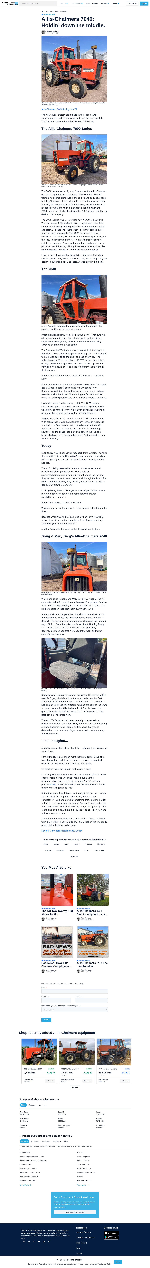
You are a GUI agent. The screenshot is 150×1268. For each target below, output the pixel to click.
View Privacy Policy (104, 1264)
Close (118, 1262)
